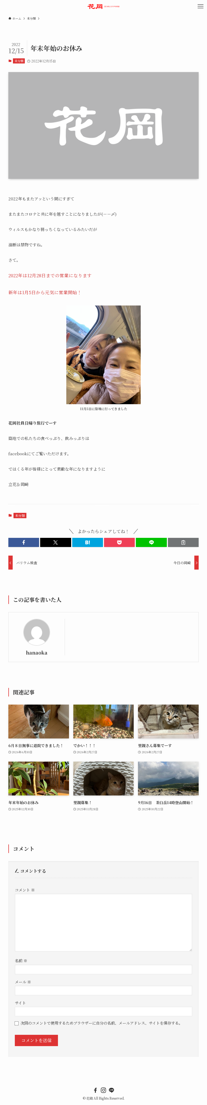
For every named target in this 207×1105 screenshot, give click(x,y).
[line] (111, 1090)
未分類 (19, 61)
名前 (21, 960)
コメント (25, 890)
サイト (20, 1002)
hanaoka (36, 652)
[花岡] (103, 6)
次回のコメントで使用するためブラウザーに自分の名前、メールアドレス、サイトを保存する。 (101, 1023)
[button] (23, 542)
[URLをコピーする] (183, 542)
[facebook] (95, 1090)
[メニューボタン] (200, 6)
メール (23, 982)
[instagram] (103, 1090)
